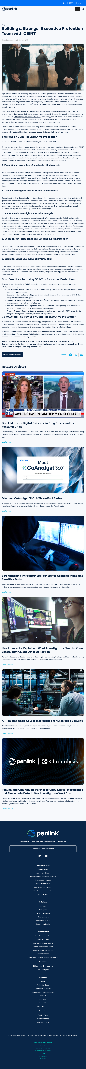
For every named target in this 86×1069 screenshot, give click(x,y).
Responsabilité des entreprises (43, 992)
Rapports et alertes (43, 884)
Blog (65, 3)
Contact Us (43, 1003)
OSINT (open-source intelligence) (27, 117)
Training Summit (43, 1022)
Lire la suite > (7, 442)
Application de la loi (43, 920)
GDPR (43, 1053)
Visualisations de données (43, 891)
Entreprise (43, 910)
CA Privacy (43, 1045)
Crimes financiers (43, 954)
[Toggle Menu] (77, 9)
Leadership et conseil (43, 989)
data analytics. (22, 292)
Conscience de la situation (43, 950)
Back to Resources (12, 354)
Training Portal (43, 1015)
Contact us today (10, 344)
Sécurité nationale (43, 924)
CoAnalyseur (43, 894)
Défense (43, 906)
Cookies (43, 1059)
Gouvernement (43, 917)
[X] (75, 355)
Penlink (7, 331)
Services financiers (43, 913)
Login (80, 3)
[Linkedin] (81, 355)
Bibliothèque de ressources (43, 966)
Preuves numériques (43, 873)
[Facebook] (70, 355)
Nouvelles (43, 999)
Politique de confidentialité (43, 1043)
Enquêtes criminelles (43, 936)
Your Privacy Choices (43, 1048)
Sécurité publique (43, 939)
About (43, 981)
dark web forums (57, 203)
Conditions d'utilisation (43, 1051)
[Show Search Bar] (83, 9)
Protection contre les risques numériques (43, 957)
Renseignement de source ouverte (43, 877)
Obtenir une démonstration (43, 849)
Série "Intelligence (43, 970)
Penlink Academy (43, 1019)
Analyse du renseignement (43, 943)
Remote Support (43, 1006)
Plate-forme (43, 869)
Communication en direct (43, 887)
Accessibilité (43, 1056)
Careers (43, 996)
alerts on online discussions (56, 178)
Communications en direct (43, 947)
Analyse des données (43, 880)
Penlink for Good (43, 985)
